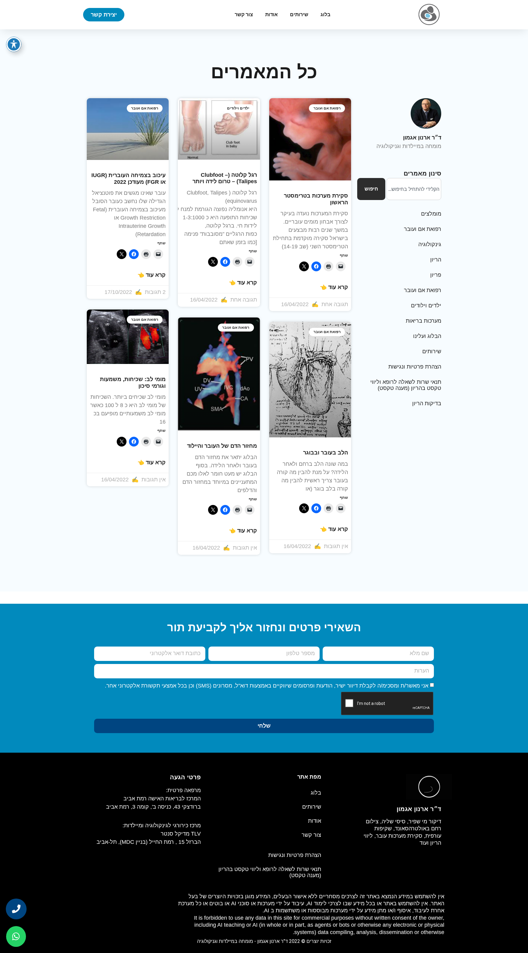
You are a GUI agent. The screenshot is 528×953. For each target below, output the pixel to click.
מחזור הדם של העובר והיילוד (222, 446)
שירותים (299, 14)
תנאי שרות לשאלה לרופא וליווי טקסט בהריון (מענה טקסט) (405, 385)
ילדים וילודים (426, 305)
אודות (271, 14)
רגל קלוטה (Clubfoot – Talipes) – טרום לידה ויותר (225, 178)
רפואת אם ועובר (422, 229)
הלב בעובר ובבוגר (325, 453)
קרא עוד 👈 (334, 287)
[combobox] (414, 189)
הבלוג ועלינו (427, 336)
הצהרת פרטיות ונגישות (414, 367)
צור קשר (244, 14)
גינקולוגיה (429, 244)
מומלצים (431, 214)
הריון (435, 260)
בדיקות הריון (426, 403)
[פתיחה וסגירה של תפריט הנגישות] (13, 44)
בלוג (325, 14)
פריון (435, 275)
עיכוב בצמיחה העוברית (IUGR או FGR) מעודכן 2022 (128, 178)
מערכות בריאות (423, 321)
